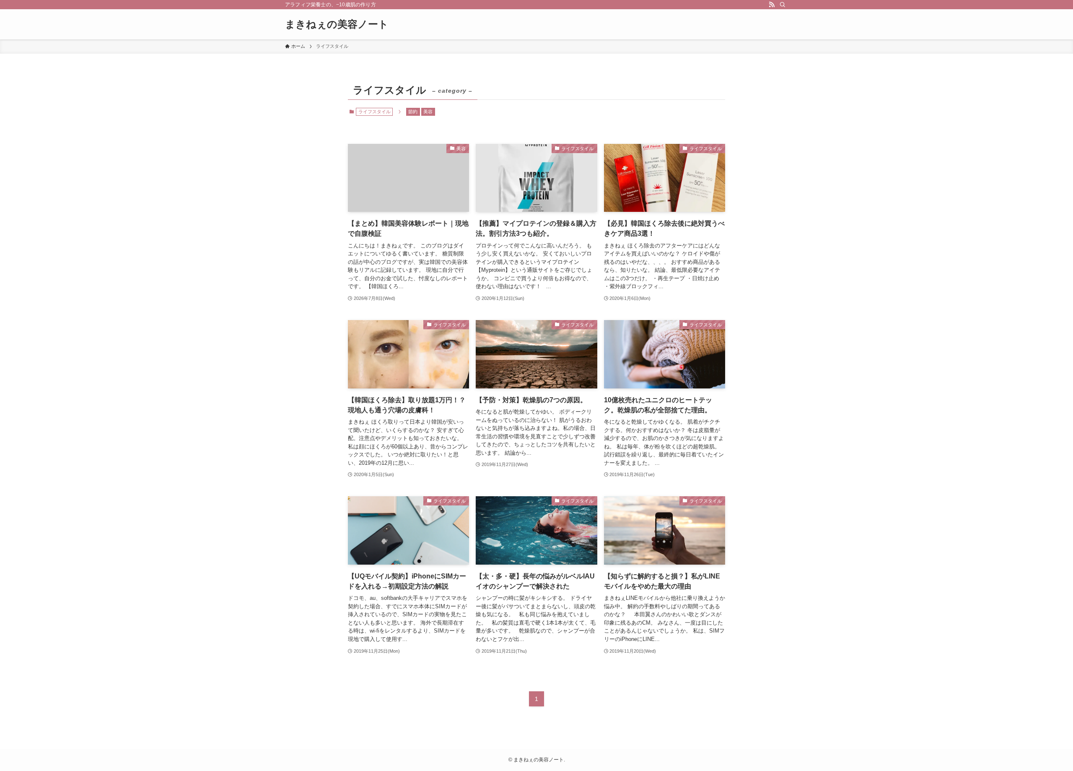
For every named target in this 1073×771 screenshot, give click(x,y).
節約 (412, 111)
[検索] (782, 4)
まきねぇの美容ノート (337, 24)
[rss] (771, 4)
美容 (428, 111)
